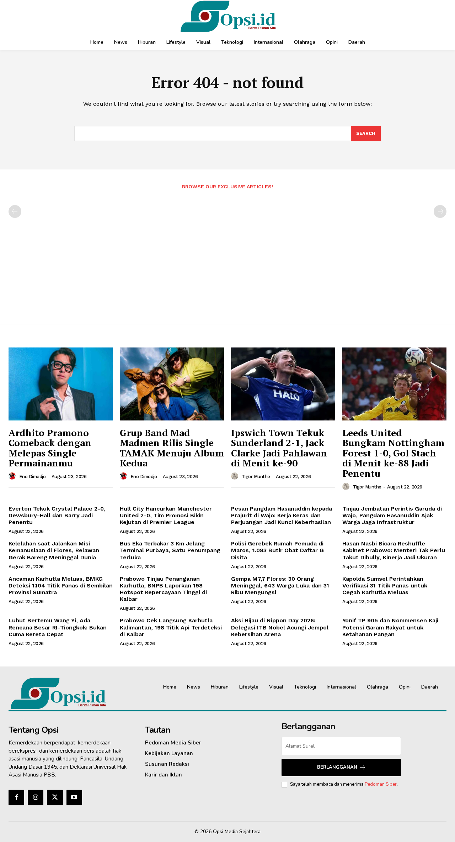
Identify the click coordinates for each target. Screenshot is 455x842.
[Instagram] (35, 797)
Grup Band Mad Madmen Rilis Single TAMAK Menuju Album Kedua (172, 448)
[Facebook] (16, 797)
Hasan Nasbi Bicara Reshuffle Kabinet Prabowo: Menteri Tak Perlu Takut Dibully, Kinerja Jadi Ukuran (393, 550)
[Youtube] (74, 797)
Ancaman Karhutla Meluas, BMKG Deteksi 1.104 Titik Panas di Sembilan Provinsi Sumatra (61, 585)
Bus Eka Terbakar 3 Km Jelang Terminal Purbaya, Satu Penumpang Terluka (170, 550)
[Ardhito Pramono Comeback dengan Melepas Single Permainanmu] (61, 383)
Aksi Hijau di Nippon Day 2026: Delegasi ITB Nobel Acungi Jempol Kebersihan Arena (279, 627)
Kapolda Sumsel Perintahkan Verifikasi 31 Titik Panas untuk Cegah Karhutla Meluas (384, 585)
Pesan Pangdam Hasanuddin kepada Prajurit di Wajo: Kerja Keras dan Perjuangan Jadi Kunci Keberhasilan (281, 515)
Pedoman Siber (381, 784)
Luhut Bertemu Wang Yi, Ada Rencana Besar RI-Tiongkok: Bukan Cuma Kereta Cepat (58, 627)
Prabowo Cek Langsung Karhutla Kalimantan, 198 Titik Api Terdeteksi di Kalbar (171, 627)
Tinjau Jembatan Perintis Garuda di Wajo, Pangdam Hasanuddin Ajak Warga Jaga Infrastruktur (392, 515)
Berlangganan (337, 767)
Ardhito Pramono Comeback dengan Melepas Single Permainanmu (50, 448)
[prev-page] (15, 211)
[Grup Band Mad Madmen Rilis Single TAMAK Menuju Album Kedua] (172, 383)
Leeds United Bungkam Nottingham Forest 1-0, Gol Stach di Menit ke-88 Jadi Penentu (393, 453)
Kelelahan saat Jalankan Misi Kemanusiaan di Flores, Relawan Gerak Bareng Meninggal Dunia (54, 550)
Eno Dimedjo (32, 476)
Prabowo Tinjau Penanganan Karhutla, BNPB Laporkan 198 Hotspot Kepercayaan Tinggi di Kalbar (163, 589)
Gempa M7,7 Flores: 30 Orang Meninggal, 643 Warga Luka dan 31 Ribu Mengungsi (280, 585)
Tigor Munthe (256, 476)
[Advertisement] (227, 253)
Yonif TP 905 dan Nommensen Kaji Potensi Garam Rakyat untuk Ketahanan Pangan (390, 627)
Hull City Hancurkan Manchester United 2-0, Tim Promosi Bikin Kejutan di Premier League (166, 515)
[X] (55, 797)
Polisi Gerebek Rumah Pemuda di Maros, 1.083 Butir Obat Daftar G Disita (277, 550)
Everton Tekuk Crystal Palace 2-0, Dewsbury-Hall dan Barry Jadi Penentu (57, 515)
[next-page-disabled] (440, 211)
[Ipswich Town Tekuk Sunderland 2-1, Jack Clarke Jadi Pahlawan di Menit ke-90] (283, 383)
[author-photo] (13, 476)
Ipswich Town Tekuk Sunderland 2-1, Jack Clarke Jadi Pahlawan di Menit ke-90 (279, 448)
